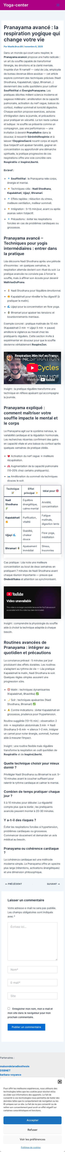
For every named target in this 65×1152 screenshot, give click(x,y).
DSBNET (5, 1070)
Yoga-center (15, 5)
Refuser (32, 1129)
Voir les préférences (32, 1139)
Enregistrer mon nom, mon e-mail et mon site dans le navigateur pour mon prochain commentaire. (30, 1013)
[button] (60, 1081)
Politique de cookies (31, 1147)
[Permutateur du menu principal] (58, 5)
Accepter (32, 1120)
